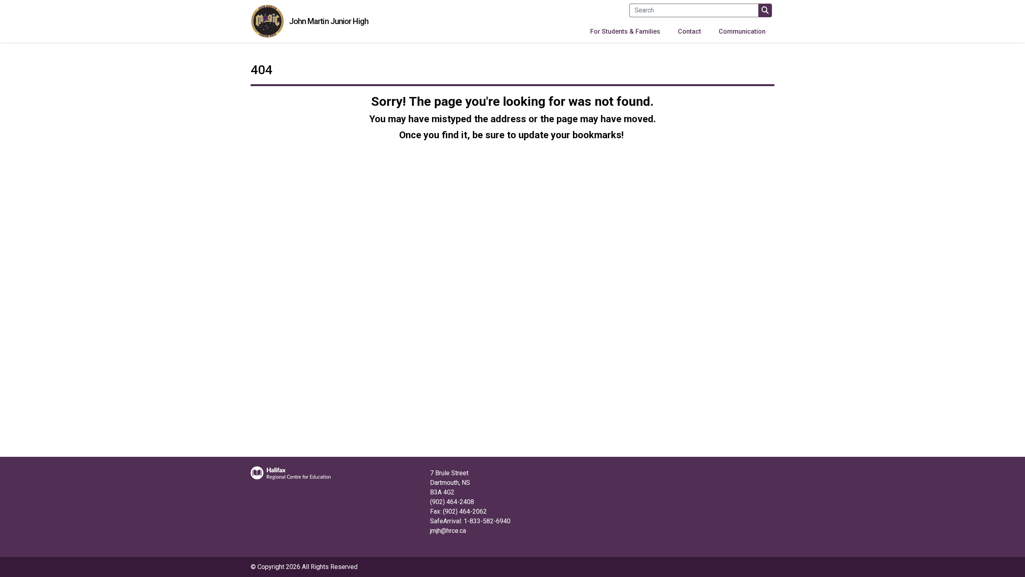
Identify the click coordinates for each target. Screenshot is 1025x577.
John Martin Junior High (328, 21)
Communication (742, 31)
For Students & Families (625, 31)
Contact (689, 31)
